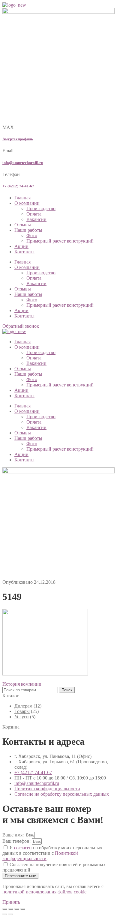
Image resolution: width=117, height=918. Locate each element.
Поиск (67, 690)
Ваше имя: (13, 834)
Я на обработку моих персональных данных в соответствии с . (52, 853)
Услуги (21, 716)
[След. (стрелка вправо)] (10, 914)
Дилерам (23, 705)
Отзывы (22, 224)
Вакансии (36, 219)
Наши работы (28, 230)
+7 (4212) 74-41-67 (18, 186)
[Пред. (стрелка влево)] (4, 914)
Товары (22, 711)
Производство (41, 208)
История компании (21, 684)
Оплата (33, 213)
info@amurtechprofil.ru (22, 162)
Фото (31, 235)
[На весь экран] (10, 909)
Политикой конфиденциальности (40, 856)
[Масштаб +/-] (4, 909)
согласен (23, 847)
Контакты (24, 251)
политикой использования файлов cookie (44, 891)
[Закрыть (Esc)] (22, 909)
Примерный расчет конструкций (60, 240)
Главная (22, 197)
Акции (21, 246)
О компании (27, 203)
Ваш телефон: (17, 841)
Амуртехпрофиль (17, 139)
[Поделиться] (16, 909)
